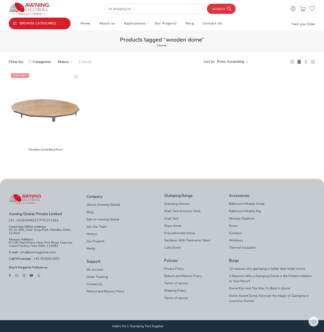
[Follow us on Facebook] (10, 275)
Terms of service (176, 283)
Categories (42, 61)
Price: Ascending (230, 61)
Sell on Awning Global (103, 219)
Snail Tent (171, 218)
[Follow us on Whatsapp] (38, 275)
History (92, 234)
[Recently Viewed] (313, 321)
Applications (135, 23)
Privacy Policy (174, 268)
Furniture (235, 233)
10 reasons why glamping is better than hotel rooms (267, 268)
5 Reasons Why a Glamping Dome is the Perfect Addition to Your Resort (270, 278)
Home (85, 23)
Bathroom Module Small (246, 204)
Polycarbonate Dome (179, 233)
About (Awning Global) (103, 204)
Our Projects (166, 23)
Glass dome (172, 226)
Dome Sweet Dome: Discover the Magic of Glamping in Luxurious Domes (269, 298)
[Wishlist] (76, 77)
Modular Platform (242, 218)
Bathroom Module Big (245, 211)
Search (218, 9)
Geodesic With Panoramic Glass (187, 240)
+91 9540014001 (46, 258)
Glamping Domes (176, 204)
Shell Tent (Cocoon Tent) (182, 211)
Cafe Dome (172, 247)
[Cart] (303, 9)
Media (91, 248)
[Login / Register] (293, 9)
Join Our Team (97, 226)
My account (95, 269)
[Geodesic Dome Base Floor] (45, 107)
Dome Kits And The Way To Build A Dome (259, 288)
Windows (236, 240)
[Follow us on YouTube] (31, 275)
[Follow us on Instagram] (24, 275)
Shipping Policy (175, 290)
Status (63, 61)
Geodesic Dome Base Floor (45, 149)
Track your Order (303, 24)
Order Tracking (97, 277)
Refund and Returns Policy (105, 291)
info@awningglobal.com (37, 252)
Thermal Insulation (242, 247)
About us (107, 23)
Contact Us (212, 23)
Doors (233, 226)
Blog (190, 23)
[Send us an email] (16, 275)
